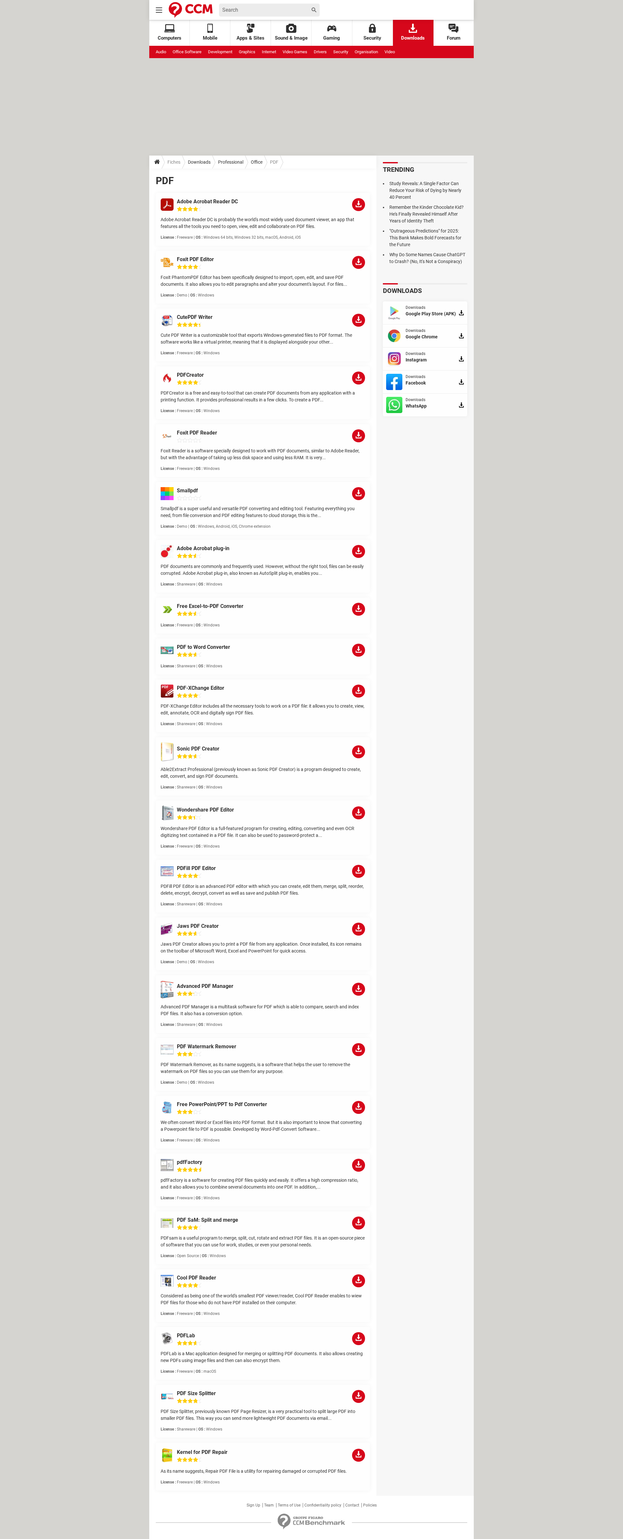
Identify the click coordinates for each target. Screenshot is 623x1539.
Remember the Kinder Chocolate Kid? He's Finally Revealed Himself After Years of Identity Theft (426, 214)
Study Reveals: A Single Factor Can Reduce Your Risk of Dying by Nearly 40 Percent (425, 190)
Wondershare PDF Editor (205, 810)
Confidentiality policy (322, 1505)
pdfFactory (189, 1162)
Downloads (413, 38)
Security (372, 38)
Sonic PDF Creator (198, 749)
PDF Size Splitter (196, 1393)
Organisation (366, 51)
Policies (370, 1505)
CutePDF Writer (195, 317)
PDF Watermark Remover (206, 1046)
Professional (230, 162)
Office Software (187, 51)
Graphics (247, 51)
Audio (161, 51)
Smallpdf (187, 490)
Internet (269, 51)
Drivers (320, 51)
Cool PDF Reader (196, 1278)
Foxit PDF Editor (195, 259)
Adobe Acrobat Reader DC (207, 201)
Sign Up (253, 1505)
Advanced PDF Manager (205, 986)
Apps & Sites (250, 38)
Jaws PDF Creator (198, 926)
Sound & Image (291, 38)
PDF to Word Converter (203, 647)
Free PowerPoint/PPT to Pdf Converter (222, 1104)
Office (257, 162)
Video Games (295, 51)
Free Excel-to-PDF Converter (210, 606)
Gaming (331, 38)
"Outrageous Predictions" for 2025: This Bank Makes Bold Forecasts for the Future (425, 237)
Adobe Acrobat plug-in (203, 548)
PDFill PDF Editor (196, 868)
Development (220, 51)
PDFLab (186, 1335)
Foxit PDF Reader (197, 433)
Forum (453, 38)
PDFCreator (190, 375)
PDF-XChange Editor (200, 688)
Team (269, 1505)
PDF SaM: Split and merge (207, 1220)
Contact (352, 1505)
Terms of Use (289, 1505)
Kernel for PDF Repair (202, 1452)
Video (390, 51)
